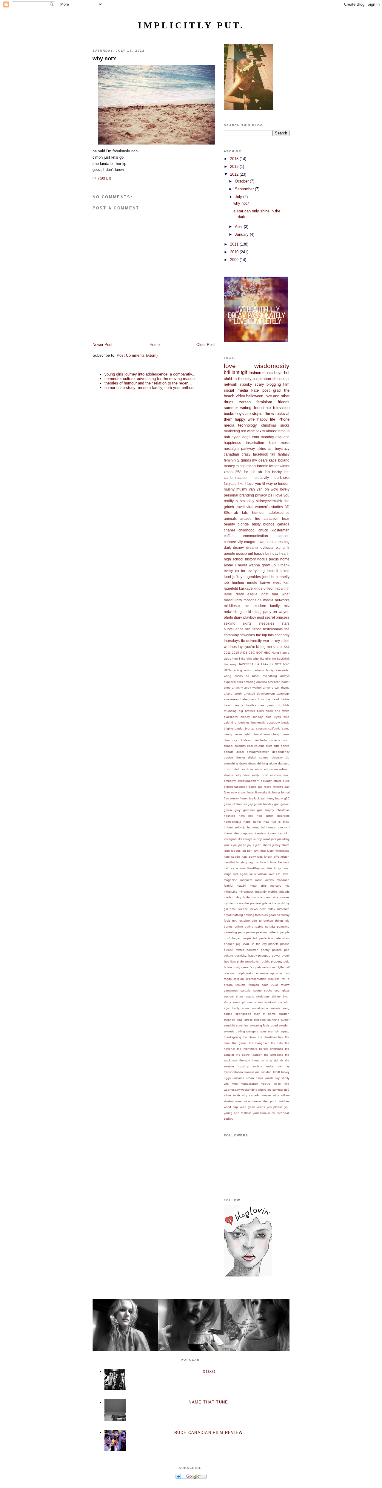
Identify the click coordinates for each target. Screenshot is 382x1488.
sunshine (242, 1025)
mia (287, 885)
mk (247, 606)
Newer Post (103, 344)
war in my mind (276, 641)
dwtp (237, 769)
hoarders (283, 815)
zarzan (245, 402)
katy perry (249, 856)
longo (228, 874)
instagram (230, 839)
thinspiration (246, 466)
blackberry (231, 716)
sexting (229, 623)
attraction (271, 518)
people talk (250, 938)
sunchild (229, 1025)
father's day (281, 786)
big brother (247, 710)
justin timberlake (278, 850)
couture (259, 745)
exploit (228, 786)
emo (286, 775)
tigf (276, 1060)
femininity (231, 460)
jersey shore (280, 845)
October (242, 181)
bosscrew (273, 722)
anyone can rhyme (276, 687)
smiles (258, 1002)
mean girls (258, 885)
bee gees (266, 705)
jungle (252, 582)
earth (245, 769)
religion (239, 978)
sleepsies (266, 623)
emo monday (263, 437)
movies (284, 897)
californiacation (236, 477)
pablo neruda (265, 926)
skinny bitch (280, 996)
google (229, 553)
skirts (247, 623)
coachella (260, 740)
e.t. (278, 547)
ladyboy (241, 862)
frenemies (246, 798)
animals (230, 518)
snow (245, 1008)
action (248, 670)
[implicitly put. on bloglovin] (248, 1275)
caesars (261, 728)
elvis (246, 775)
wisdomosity (271, 365)
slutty (227, 1002)
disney (238, 547)
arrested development (259, 693)
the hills (277, 1043)
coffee (229, 536)
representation (256, 978)
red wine (248, 431)
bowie (285, 722)
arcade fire (250, 518)
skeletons (262, 996)
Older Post (205, 344)
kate (255, 390)
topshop (243, 1066)
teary (263, 1031)
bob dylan (232, 437)
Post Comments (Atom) (137, 355)
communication (255, 536)
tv (263, 431)
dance (285, 745)
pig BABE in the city (251, 943)
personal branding (239, 495)
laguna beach (258, 862)
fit (269, 792)
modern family (267, 606)
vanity (285, 1078)
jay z (250, 845)
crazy (246, 454)
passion (261, 932)
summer (231, 407)
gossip (285, 804)
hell (250, 815)
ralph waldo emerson (253, 973)
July (239, 196)
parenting (230, 932)
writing (245, 407)
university (254, 641)
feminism (264, 402)
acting (238, 670)
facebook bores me (248, 786)
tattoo (256, 629)
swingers (252, 1031)
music (267, 372)
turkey (285, 1072)
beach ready (233, 705)
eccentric (256, 769)
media (229, 425)
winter (284, 466)
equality (266, 780)
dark (227, 547)
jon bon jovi (250, 850)
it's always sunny (250, 839)
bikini (260, 710)
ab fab (264, 472)
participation (246, 932)
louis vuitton (258, 874)
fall (272, 454)
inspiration (262, 378)
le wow (241, 868)
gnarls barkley (263, 804)
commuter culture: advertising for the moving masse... (151, 378)
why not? (104, 59)
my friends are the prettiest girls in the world (254, 903)
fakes (267, 786)
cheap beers (280, 734)
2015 (235, 159)
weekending (249, 1089)
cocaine (274, 740)
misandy (261, 891)
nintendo (283, 909)
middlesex (232, 606)
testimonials (273, 629)
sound (228, 1013)
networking (233, 612)
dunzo (228, 769)
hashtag (229, 815)
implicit (272, 571)
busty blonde (263, 524)
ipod (227, 577)
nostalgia (231, 448)
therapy (244, 1060)
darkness (282, 477)
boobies (243, 722)
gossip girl (244, 553)
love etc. (275, 874)
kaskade (246, 588)
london (283, 483)
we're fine (281, 1083)
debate (229, 751)
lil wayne (269, 483)
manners (246, 880)
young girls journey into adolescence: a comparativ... (149, 374)
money (229, 466)
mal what (280, 594)
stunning (273, 1019)
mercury (275, 885)
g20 (286, 798)
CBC (252, 652)
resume (240, 984)
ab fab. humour (249, 512)
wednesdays (234, 647)
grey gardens (245, 810)
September (245, 189)
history (250, 559)
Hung (275, 652)
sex (258, 431)
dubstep (283, 763)
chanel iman (261, 734)
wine (247, 1101)
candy (228, 734)
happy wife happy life (255, 419)
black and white (277, 710)
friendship (262, 407)
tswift (276, 1072)
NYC (286, 664)
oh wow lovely (277, 489)
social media (236, 390)
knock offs (271, 856)
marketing (232, 431)
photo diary (233, 617)
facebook (260, 454)
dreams (252, 547)
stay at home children (271, 1013)
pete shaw (282, 938)
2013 (235, 166)
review (285, 984)
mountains (271, 897)
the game (239, 1043)
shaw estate (245, 996)
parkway (248, 448)
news (254, 909)
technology (247, 425)
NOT (278, 664)
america (261, 682)
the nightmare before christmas (260, 1048)
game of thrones (235, 804)
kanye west (270, 582)
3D (287, 507)
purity (236, 967)
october (244, 920)
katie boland (279, 460)
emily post (260, 775)
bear (285, 518)
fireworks (261, 792)
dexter (240, 757)
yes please (275, 1107)
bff (278, 705)
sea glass (282, 990)
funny (270, 798)
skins (262, 448)
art (270, 448)
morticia (257, 897)
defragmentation (258, 751)
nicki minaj (253, 612)
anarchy (237, 687)
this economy (278, 635)
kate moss (279, 443)
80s (227, 512)
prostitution (253, 961)
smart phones (242, 1002)
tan (247, 629)
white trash (232, 1095)
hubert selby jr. (234, 827)
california (274, 728)
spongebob (243, 1013)
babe (244, 699)
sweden (284, 1025)
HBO (267, 652)
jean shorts (263, 845)
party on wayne (276, 612)
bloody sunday (252, 716)
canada (283, 524)
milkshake (230, 891)
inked (285, 571)
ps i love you (279, 495)
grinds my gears (254, 460)
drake (243, 763)
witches (284, 1101)
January (242, 234)
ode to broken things (267, 920)
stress (248, 1019)
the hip (261, 635)
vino (235, 1083)
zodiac (228, 1118)
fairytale (230, 483)
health (284, 553)
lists (269, 868)
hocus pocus (267, 559)
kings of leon (264, 588)
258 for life (245, 472)
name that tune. (209, 1402)
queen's (246, 967)
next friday (267, 909)
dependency (280, 751)
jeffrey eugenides (246, 577)
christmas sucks (275, 425)
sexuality (247, 501)
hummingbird (256, 827)
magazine (230, 880)
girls (286, 547)
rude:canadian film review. (209, 1432)
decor (240, 751)
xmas (228, 472)
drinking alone (267, 763)
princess (282, 617)
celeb (247, 734)
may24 (241, 885)
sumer (285, 1019)
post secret (266, 617)
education (271, 769)
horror (257, 821)
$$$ (286, 647)
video (240, 396)
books (229, 413)
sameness (231, 990)
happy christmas (277, 810)
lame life (276, 862)
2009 (235, 260)
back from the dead (264, 699)
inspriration (255, 443)
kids (260, 856)
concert (283, 536)
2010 (235, 252)
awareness (231, 699)
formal (285, 792)
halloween (254, 396)
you (286, 1107)
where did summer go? (273, 1089)
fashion (255, 372)
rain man (230, 973)
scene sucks (262, 990)
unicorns (238, 1078)
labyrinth (282, 588)
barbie (285, 699)
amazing (249, 682)
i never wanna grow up (255, 565)
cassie (238, 734)
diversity (277, 757)
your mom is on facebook (271, 1113)
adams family (264, 670)
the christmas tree (271, 1037)
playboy (249, 617)
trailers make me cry (271, 1066)
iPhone (283, 419)
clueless (245, 740)
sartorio (246, 990)
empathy (230, 780)
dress (252, 763)
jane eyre (230, 845)
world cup (231, 1107)
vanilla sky (272, 1078)
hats (242, 815)
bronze (250, 728)
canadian (231, 454)
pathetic (273, 932)
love (230, 365)
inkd (286, 833)
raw (287, 973)
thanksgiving (232, 1037)
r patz (257, 967)
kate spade (232, 856)
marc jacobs (264, 880)
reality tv (231, 501)
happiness (232, 443)
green (228, 810)
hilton (270, 815)
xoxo (209, 1371)
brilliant (231, 372)
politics (276, 949)
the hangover (259, 1043)
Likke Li (267, 664)
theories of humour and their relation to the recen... (148, 383)
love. (286, 874)
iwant (266, 839)
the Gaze (249, 1037)
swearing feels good (264, 1025)
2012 (235, 174)
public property (272, 961)
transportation (233, 1072)
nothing (237, 915)
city (234, 740)
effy (238, 775)
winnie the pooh (264, 1101)
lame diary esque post (246, 594)
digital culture (258, 757)
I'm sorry (230, 664)
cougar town (254, 542)
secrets (229, 996)
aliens (239, 676)
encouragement (248, 780)
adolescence (279, 512)
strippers (260, 1019)
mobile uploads (278, 891)
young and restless (237, 1113)
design (228, 757)
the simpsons (273, 1054)
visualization (249, 1083)
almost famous (277, 431)
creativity (262, 477)
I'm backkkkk (280, 658)
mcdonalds (252, 600)
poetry (265, 949)
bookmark (258, 722)
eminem (275, 775)
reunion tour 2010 (263, 984)
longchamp (281, 868)
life (275, 378)
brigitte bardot (234, 728)
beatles (251, 705)
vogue (265, 1083)
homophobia (232, 821)
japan (242, 845)
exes (286, 780)
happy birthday (266, 553)
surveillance (234, 629)
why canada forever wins (260, 1095)
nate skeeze (239, 909)
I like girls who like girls (255, 658)
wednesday (232, 1089)
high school (233, 559)
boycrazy (282, 448)
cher (227, 740)
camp (285, 728)
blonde (243, 524)
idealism (260, 833)
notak (228, 915)
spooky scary (252, 384)
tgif (244, 372)
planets (273, 943)
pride (240, 961)
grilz (260, 810)
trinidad (266, 1072)
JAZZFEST (245, 664)
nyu (234, 920)
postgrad (264, 955)
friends (283, 402)
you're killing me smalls (264, 647)
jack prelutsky (280, 839)
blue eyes (273, 716)
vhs (226, 1083)
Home (155, 344)
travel (240, 507)
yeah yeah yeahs (252, 1107)
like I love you (249, 483)
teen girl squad (278, 1031)
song (286, 1008)
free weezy (231, 798)
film (286, 384)
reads (228, 978)
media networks (276, 600)
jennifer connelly (276, 577)
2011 (235, 244)
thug (269, 1060)
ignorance (275, 833)
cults (269, 745)
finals (250, 792)
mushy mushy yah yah (243, 489)
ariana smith (233, 693)
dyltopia (267, 547)
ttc (243, 641)
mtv (286, 606)
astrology (283, 693)
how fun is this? (276, 821)
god (277, 804)
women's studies (269, 507)
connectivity (233, 542)
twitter (274, 466)
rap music (276, 973)
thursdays (232, 641)
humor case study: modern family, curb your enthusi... (151, 387)
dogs (246, 437)
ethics (277, 780)
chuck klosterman (273, 530)
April (239, 226)
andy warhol (252, 687)
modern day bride (237, 897)
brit (286, 472)
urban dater (254, 1078)
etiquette (282, 437)
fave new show (234, 792)
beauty (229, 524)
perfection (266, 938)
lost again (240, 874)
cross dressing (277, 542)
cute (277, 745)
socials (275, 1008)
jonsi (263, 850)
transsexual (252, 1072)
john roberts (232, 850)
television (281, 407)
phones (229, 943)
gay (250, 804)
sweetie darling (234, 1031)
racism (266, 967)
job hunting (234, 582)
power (276, 955)
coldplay (240, 745)
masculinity (233, 600)
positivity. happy (246, 955)
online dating (244, 926)
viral (250, 507)
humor (271, 827)
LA (257, 664)
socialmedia (260, 1008)
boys (278, 372)
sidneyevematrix (269, 501)
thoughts (258, 1060)
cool (250, 745)
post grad (271, 390)
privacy (261, 495)
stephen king (233, 1019)
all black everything (261, 676)
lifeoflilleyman (256, 868)
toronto (262, 466)
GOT (259, 652)
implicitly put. (191, 25)
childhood (246, 530)
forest (276, 792)
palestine (283, 926)
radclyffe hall (280, 967)
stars (285, 623)
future (279, 798)
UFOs (228, 670)
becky (277, 472)
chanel (229, 530)
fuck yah (260, 798)
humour (282, 827)
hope (247, 821)
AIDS (243, 652)
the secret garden (249, 1054)
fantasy (283, 454)
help (260, 815)
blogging (274, 384)
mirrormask (246, 891)
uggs (227, 1078)
